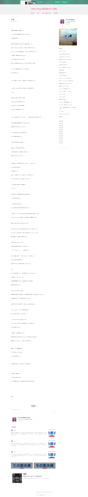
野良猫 (61, 116)
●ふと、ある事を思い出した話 (65, 67)
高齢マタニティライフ (63, 86)
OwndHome (32, 12)
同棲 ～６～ (13, 451)
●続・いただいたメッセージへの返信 (66, 80)
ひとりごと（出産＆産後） (64, 88)
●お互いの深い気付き (63, 64)
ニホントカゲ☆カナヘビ (64, 114)
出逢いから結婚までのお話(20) (15, 409)
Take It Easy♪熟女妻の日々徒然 (44, 9)
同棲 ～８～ (13, 430)
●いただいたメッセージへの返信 (65, 78)
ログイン (64, 2)
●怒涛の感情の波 (62, 72)
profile (38, 12)
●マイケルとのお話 (63, 75)
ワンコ (61, 111)
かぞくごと (62, 96)
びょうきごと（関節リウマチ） (65, 104)
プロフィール (62, 51)
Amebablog (56, 12)
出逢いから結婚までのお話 (46, 12)
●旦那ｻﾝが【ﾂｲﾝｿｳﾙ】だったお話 (65, 59)
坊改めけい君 (62, 99)
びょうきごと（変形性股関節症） (65, 102)
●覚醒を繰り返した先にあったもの (65, 83)
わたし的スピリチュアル (64, 56)
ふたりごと (62, 94)
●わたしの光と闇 (62, 62)
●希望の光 (61, 70)
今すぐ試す (57, 2)
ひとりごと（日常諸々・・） (65, 91)
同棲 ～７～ (13, 441)
